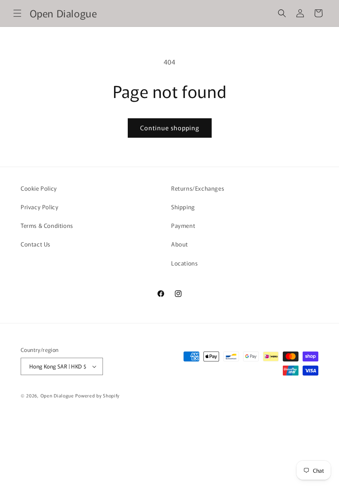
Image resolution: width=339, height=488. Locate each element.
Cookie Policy (39, 188)
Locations (184, 263)
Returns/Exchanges (197, 188)
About (179, 244)
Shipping (183, 207)
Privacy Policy (39, 207)
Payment (183, 225)
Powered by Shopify (97, 395)
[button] (17, 13)
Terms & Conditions (47, 225)
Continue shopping (169, 127)
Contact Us (35, 244)
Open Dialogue (57, 395)
